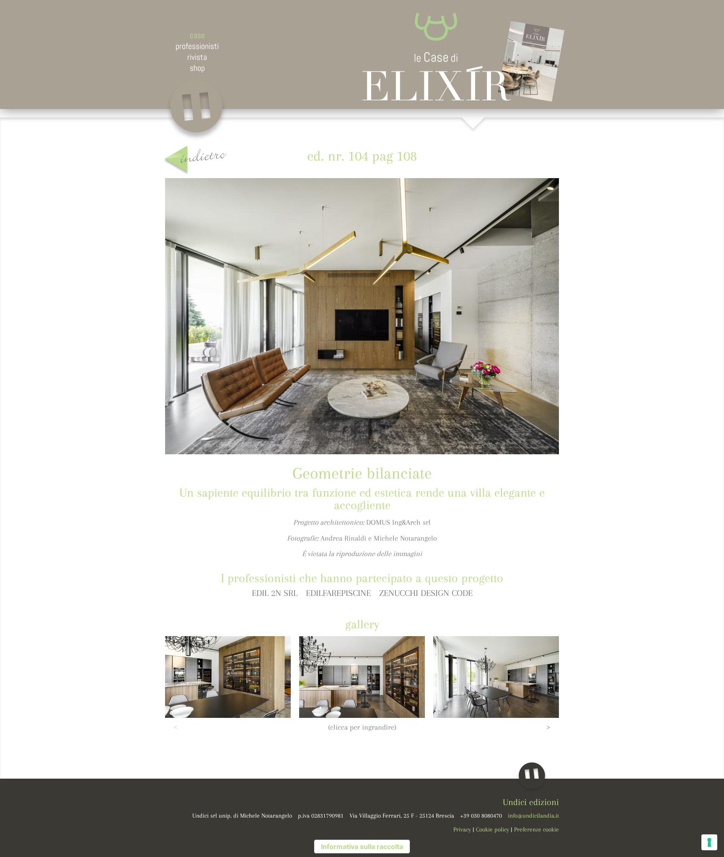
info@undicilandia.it (533, 815)
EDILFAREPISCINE (338, 593)
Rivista (197, 57)
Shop (197, 67)
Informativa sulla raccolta (362, 846)
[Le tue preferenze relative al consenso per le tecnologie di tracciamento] (709, 842)
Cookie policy (492, 829)
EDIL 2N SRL (274, 593)
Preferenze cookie (536, 829)
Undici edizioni (531, 802)
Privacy (462, 829)
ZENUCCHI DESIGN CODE (426, 593)
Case (197, 35)
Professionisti (197, 46)
